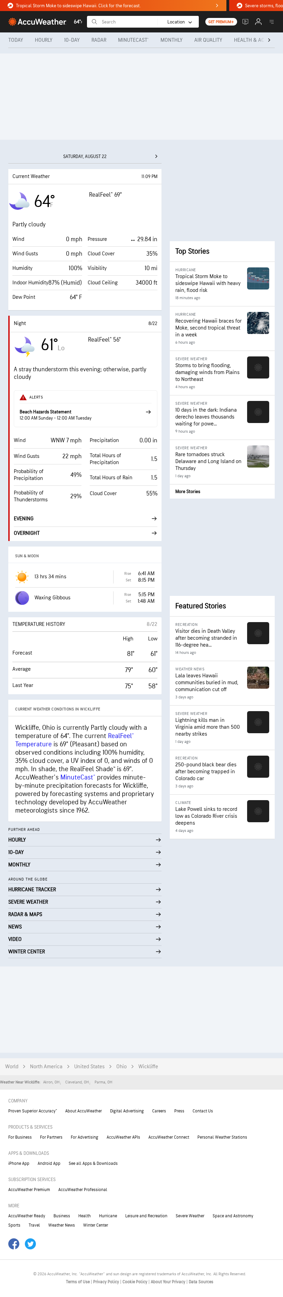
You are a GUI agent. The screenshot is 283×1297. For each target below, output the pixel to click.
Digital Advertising (127, 1111)
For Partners (51, 1137)
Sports (14, 1225)
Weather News (61, 1225)
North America (46, 1066)
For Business (20, 1137)
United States (89, 1066)
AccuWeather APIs (123, 1137)
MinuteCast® (77, 777)
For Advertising (84, 1137)
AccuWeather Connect (168, 1137)
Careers (159, 1111)
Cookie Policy (135, 1282)
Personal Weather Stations (222, 1137)
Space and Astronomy (233, 1216)
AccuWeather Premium (29, 1189)
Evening (23, 518)
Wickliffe (148, 1066)
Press (179, 1111)
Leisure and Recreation (146, 1216)
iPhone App (18, 1163)
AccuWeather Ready (26, 1216)
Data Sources (201, 1282)
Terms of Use (78, 1282)
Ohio (121, 1066)
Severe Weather (190, 1216)
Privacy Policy (106, 1282)
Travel (34, 1225)
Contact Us (203, 1111)
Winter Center (95, 1225)
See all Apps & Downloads (93, 1163)
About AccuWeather (83, 1111)
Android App (49, 1163)
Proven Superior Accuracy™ (32, 1111)
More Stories (187, 491)
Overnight (27, 533)
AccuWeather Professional (82, 1189)
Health (84, 1216)
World (11, 1066)
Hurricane (108, 1216)
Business (61, 1216)
